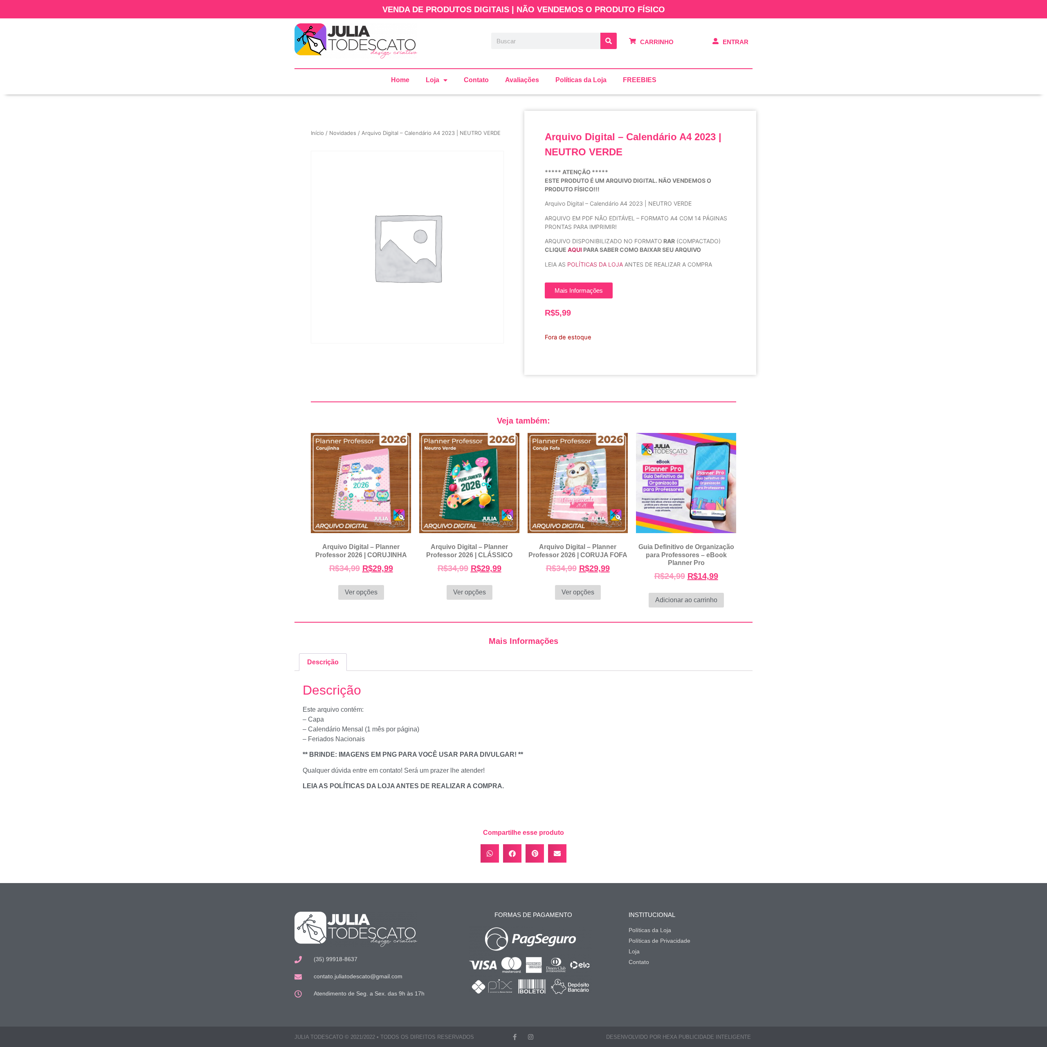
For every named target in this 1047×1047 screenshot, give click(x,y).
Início (317, 133)
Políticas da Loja (581, 79)
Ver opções (361, 592)
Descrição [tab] (323, 662)
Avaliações (522, 79)
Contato (476, 79)
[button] (490, 853)
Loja (432, 79)
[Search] (608, 41)
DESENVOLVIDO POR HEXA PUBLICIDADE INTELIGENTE (678, 1037)
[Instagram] (531, 1037)
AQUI (575, 249)
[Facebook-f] (515, 1037)
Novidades (342, 133)
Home (400, 79)
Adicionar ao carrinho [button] (686, 599)
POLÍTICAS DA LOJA (595, 264)
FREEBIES (639, 79)
